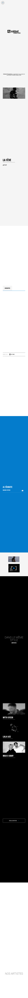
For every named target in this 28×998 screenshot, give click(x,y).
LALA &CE (7, 737)
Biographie (7, 288)
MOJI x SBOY (8, 756)
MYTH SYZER (8, 717)
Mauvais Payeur (6, 490)
